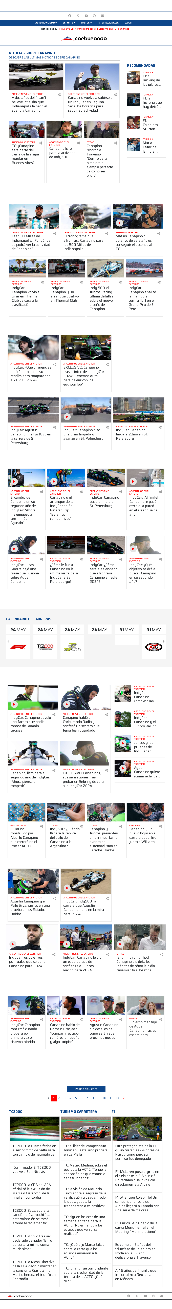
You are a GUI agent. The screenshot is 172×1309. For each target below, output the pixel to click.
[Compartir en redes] (59, 95)
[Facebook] (70, 15)
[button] (46, 23)
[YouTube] (86, 15)
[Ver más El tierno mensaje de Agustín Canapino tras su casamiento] (145, 1005)
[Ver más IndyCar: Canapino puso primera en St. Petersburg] (106, 478)
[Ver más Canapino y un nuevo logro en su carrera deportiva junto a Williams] (145, 812)
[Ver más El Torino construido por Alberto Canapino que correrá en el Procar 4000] (26, 812)
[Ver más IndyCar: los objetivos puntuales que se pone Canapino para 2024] (32, 937)
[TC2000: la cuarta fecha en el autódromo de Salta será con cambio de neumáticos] (34, 1129)
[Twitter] (78, 15)
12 (111, 1098)
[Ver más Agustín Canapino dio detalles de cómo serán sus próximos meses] (106, 1005)
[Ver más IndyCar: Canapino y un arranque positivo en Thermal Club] (66, 268)
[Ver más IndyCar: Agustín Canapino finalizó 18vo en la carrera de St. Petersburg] (33, 409)
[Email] (102, 15)
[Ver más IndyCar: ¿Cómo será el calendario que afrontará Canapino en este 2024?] (106, 545)
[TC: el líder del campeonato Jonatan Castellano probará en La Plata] (86, 1129)
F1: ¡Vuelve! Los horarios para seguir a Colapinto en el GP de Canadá (94, 29)
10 (104, 1098)
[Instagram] (94, 15)
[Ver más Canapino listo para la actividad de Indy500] (64, 129)
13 (117, 1098)
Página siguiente (86, 1089)
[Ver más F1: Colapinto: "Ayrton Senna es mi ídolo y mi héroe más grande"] (133, 122)
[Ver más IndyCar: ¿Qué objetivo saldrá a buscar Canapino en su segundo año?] (145, 545)
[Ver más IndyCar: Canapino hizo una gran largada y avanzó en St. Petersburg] (86, 409)
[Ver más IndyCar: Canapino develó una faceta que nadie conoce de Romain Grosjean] (33, 697)
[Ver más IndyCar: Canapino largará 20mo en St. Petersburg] (138, 409)
